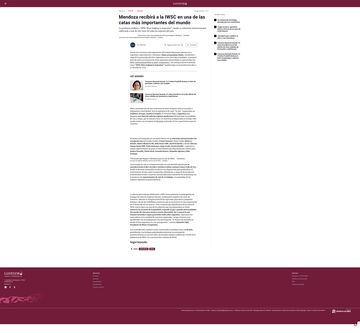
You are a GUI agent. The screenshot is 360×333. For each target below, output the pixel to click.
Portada (95, 276)
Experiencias (97, 284)
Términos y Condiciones (300, 276)
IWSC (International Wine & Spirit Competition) (150, 62)
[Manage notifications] (355, 324)
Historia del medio (298, 284)
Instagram (5, 287)
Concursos (144, 249)
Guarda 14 (122, 11)
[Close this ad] (358, 323)
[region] (180, 329)
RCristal (159, 121)
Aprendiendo (97, 281)
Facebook (10, 287)
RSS (293, 281)
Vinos (152, 249)
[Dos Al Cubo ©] (341, 313)
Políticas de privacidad (299, 279)
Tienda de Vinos (98, 287)
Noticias (130, 11)
